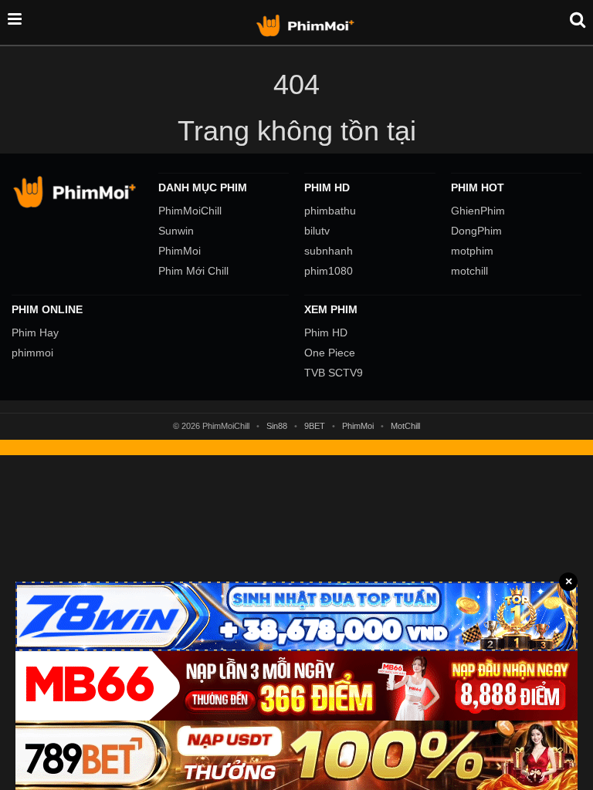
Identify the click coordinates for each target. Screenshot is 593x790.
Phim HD (325, 332)
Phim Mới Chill (193, 271)
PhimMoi (179, 251)
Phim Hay (35, 332)
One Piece (329, 352)
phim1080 (328, 271)
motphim (472, 251)
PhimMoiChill (190, 210)
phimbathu (330, 210)
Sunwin (176, 231)
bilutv (317, 231)
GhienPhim (478, 210)
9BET (314, 425)
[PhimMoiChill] (307, 24)
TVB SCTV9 (333, 372)
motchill (469, 271)
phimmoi (32, 352)
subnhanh (328, 251)
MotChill (405, 425)
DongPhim (476, 231)
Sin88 (276, 425)
